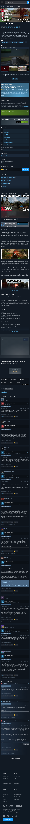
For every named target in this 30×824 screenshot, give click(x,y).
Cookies (4, 799)
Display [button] (18, 382)
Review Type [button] (4, 379)
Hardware (16, 781)
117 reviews (12, 558)
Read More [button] (26, 744)
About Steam (6, 776)
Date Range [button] (3, 382)
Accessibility (5, 794)
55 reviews (12, 422)
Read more (26, 106)
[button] (3, 6)
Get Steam (16, 791)
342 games (6, 422)
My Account (17, 799)
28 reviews (12, 652)
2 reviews (6, 473)
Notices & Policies (7, 796)
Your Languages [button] (8, 388)
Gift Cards (5, 785)
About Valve (17, 776)
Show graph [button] (24, 384)
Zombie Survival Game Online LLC (12, 26)
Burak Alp (6, 557)
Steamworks (5, 781)
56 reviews (12, 627)
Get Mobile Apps (7, 819)
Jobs (15, 778)
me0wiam (6, 597)
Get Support (17, 796)
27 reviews (6, 598)
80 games (6, 558)
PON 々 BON (7, 421)
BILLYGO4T (6, 447)
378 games (6, 530)
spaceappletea (7, 651)
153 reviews (12, 499)
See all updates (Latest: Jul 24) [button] (10, 219)
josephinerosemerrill (9, 471)
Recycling (16, 783)
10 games (6, 652)
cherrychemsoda (8, 498)
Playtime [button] (11, 382)
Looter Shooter (13, 42)
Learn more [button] (25, 169)
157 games (6, 627)
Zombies (21, 42)
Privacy (4, 791)
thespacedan (7, 625)
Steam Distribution (7, 783)
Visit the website (5, 183)
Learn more (4, 113)
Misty (5, 528)
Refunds (5, 801)
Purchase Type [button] (13, 379)
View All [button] (26, 193)
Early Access (5, 42)
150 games (6, 499)
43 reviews (6, 400)
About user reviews (5, 363)
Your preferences (13, 363)
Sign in (2, 74)
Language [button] (22, 379)
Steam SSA (5, 778)
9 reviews (6, 449)
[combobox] (16, 2)
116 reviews (12, 530)
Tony (5, 398)
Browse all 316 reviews (15, 758)
